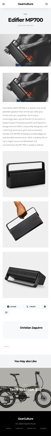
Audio (6, 346)
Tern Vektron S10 (25, 389)
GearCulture (25, 4)
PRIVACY (43, 428)
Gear (25, 14)
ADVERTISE (31, 428)
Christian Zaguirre (25, 25)
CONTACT (19, 428)
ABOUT (9, 428)
